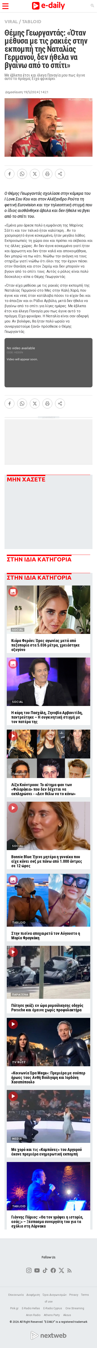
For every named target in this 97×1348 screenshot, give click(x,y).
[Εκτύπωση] (47, 174)
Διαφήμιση (33, 1294)
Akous (67, 1315)
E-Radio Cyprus (53, 1308)
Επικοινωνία (16, 1294)
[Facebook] (9, 174)
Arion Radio (33, 1315)
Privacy (73, 1294)
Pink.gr (14, 1308)
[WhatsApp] (22, 174)
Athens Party (52, 1315)
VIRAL (11, 21)
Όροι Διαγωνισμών (55, 1294)
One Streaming (75, 1308)
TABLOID (31, 21)
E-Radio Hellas (31, 1308)
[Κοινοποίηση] (60, 174)
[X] (35, 174)
